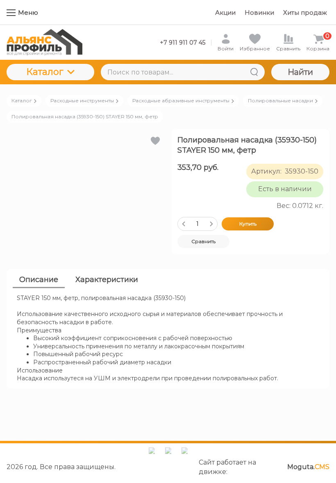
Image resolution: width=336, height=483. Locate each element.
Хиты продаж (305, 12)
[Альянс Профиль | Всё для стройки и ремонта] (44, 42)
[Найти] (254, 72)
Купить (248, 224)
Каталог (44, 71)
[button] (155, 141)
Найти (300, 72)
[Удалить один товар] (183, 223)
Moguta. (308, 467)
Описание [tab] (38, 279)
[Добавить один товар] (211, 223)
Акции (225, 12)
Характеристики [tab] (106, 279)
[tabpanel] (168, 338)
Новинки (259, 12)
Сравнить (203, 241)
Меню (28, 12)
